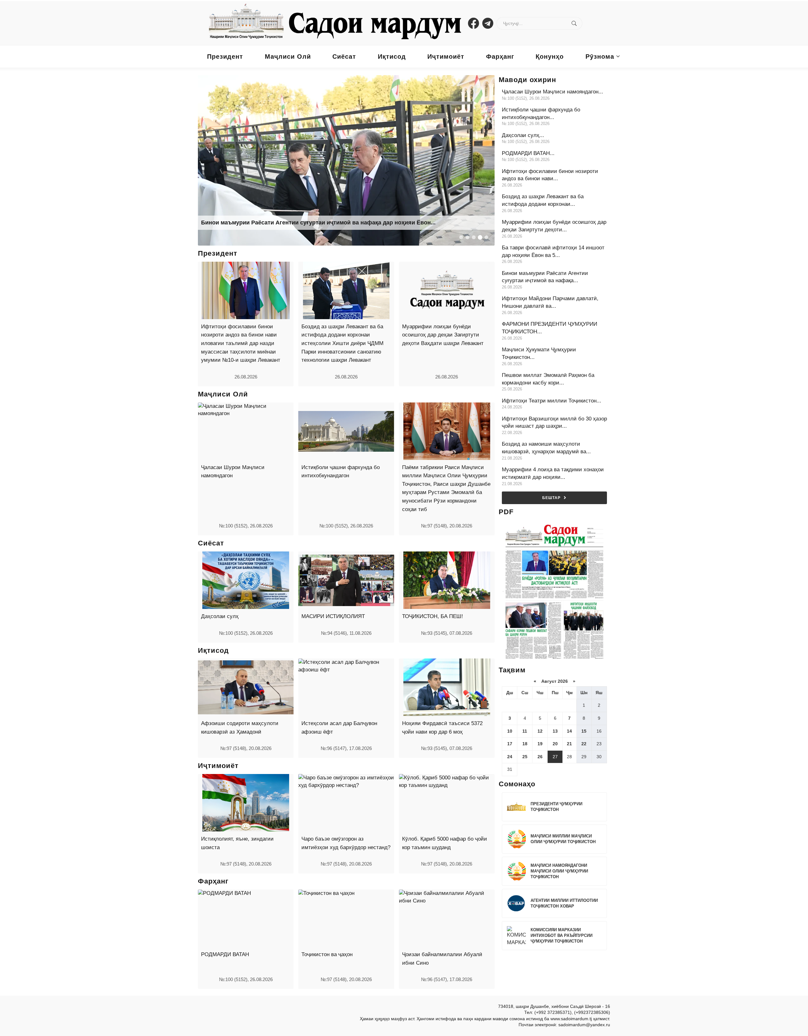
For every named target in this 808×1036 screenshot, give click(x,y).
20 (555, 743)
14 (569, 731)
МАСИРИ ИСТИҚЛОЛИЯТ (333, 616)
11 (524, 731)
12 (540, 731)
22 (583, 743)
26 (540, 756)
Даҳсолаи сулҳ (220, 616)
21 (569, 743)
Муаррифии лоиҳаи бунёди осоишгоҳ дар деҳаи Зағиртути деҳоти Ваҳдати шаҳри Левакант (443, 335)
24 (509, 756)
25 (524, 756)
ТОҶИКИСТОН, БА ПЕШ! (432, 616)
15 (583, 731)
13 (555, 731)
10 (509, 731)
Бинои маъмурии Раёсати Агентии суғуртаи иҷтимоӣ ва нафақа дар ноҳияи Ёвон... (318, 222)
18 (524, 743)
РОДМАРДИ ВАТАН (225, 954)
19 (540, 743)
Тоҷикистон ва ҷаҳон (327, 954)
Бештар (551, 498)
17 (509, 743)
